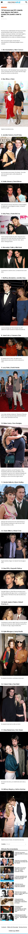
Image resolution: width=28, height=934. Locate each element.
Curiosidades (4, 7)
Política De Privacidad (12, 927)
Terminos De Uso (23, 927)
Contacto (3, 927)
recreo (14, 2)
